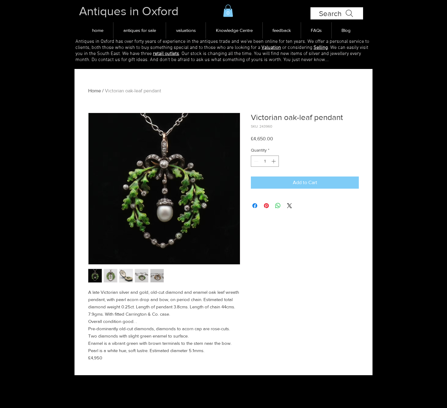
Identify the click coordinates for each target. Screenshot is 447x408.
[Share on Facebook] (254, 205)
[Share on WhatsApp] (278, 205)
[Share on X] (289, 205)
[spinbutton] (264, 161)
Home (94, 90)
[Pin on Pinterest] (266, 205)
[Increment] (274, 161)
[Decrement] (255, 161)
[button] (228, 11)
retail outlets (166, 54)
